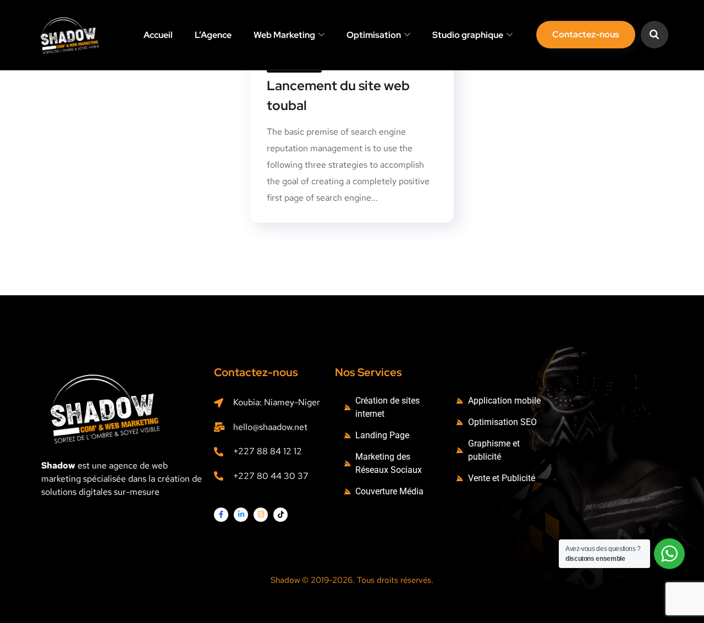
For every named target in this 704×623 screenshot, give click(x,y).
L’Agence (213, 35)
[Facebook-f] (221, 515)
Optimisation (373, 35)
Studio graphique (467, 35)
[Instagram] (261, 515)
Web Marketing (284, 35)
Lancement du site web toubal (338, 95)
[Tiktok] (280, 515)
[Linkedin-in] (241, 515)
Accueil (158, 35)
